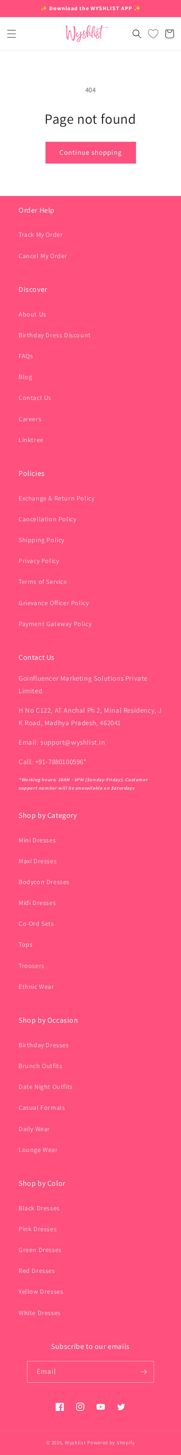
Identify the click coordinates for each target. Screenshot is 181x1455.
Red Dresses (37, 1270)
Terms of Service (43, 581)
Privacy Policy (39, 561)
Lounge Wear (38, 1149)
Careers (30, 419)
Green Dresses (40, 1250)
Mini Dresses (37, 840)
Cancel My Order (43, 256)
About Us (32, 314)
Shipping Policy (42, 540)
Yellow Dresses (41, 1291)
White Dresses (40, 1313)
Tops (25, 944)
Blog (25, 377)
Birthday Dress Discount (55, 335)
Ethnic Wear (36, 986)
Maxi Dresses (38, 861)
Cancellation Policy (47, 519)
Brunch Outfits (40, 1066)
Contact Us (35, 397)
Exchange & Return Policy (56, 498)
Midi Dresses (37, 902)
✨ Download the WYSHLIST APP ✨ (90, 8)
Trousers (32, 966)
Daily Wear (34, 1129)
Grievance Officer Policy (54, 603)
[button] (11, 34)
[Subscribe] (143, 1372)
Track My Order (41, 234)
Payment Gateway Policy (55, 624)
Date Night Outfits (46, 1086)
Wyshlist (75, 1442)
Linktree (31, 440)
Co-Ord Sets (36, 923)
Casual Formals (42, 1107)
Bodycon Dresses (44, 882)
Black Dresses (39, 1208)
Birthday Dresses (44, 1045)
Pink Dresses (38, 1229)
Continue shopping (90, 152)
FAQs (26, 356)
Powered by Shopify (111, 1442)
